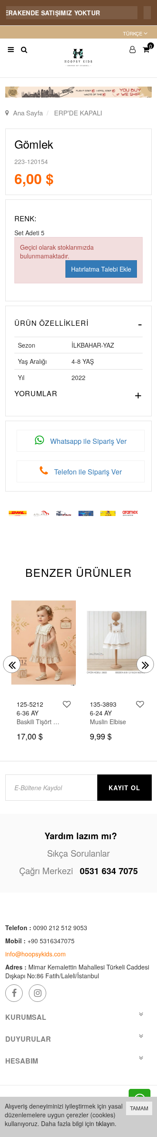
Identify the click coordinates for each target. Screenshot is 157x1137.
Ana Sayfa (28, 112)
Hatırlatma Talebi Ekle (101, 269)
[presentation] (11, 664)
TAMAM (139, 1108)
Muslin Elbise (106, 721)
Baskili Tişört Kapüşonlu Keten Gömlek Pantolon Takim (38, 721)
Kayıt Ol (124, 787)
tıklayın (105, 1123)
